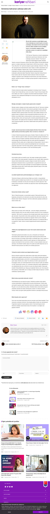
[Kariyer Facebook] (5, 487)
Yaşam (20, 470)
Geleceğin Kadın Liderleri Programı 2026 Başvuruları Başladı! (28, 405)
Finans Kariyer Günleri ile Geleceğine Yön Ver (25, 398)
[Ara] (48, 2)
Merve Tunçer (4, 11)
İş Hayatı (38, 439)
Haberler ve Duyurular (6, 439)
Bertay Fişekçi (28, 477)
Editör (27, 445)
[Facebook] (2, 44)
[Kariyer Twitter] (7, 487)
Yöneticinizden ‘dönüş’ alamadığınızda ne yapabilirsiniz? (27, 411)
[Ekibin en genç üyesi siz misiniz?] (4, 58)
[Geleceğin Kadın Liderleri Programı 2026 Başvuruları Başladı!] (12, 405)
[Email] (6, 47)
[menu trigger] (2, 2)
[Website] (46, 336)
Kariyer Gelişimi (15, 470)
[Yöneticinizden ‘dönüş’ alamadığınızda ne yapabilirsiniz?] (12, 412)
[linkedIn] (42, 318)
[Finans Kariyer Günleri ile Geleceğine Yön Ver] (12, 399)
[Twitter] (6, 44)
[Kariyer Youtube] (12, 487)
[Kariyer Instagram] (10, 487)
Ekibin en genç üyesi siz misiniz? (5, 63)
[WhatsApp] (2, 47)
